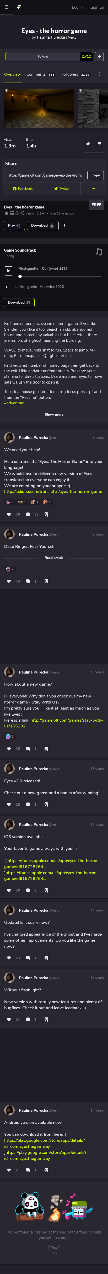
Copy (95, 175)
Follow (64, 56)
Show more (54, 414)
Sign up (97, 7)
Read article (54, 558)
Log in (77, 7)
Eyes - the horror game (54, 30)
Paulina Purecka (57, 37)
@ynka (54, 438)
